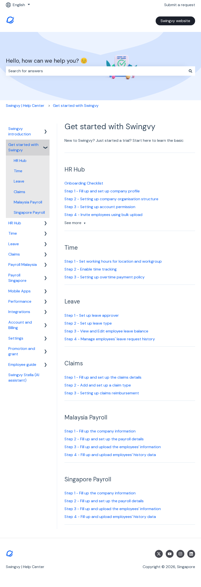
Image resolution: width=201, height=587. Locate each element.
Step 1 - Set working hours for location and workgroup (113, 261)
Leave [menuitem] (19, 181)
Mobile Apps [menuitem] (19, 291)
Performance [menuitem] (19, 301)
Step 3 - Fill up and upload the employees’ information (112, 446)
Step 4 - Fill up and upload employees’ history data (110, 454)
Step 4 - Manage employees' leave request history (109, 339)
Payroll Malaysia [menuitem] (22, 264)
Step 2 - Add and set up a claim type (97, 385)
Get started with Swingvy (76, 105)
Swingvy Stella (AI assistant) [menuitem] (23, 377)
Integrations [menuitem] (19, 311)
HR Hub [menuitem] (20, 160)
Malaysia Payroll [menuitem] (28, 202)
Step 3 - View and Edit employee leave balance (106, 331)
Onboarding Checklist (83, 183)
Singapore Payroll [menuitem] (29, 212)
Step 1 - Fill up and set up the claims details (102, 377)
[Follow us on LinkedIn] (191, 554)
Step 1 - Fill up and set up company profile (102, 191)
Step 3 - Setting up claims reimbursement (101, 393)
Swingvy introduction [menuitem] (19, 131)
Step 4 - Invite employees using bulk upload (103, 214)
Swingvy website (175, 20)
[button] (46, 129)
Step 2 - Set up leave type (88, 323)
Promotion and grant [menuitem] (21, 351)
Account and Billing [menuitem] (20, 325)
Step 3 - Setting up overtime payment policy (104, 277)
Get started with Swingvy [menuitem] (23, 147)
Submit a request (179, 4)
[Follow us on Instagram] (180, 554)
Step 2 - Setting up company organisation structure (111, 198)
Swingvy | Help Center (25, 105)
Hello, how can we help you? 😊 (47, 60)
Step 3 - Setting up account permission (99, 206)
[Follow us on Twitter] (159, 554)
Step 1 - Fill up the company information (100, 431)
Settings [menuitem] (15, 338)
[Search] (190, 71)
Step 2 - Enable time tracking (90, 269)
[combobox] (96, 71)
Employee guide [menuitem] (22, 364)
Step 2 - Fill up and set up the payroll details (104, 439)
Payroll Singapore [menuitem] (17, 277)
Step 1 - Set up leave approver (91, 315)
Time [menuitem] (18, 170)
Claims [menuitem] (19, 191)
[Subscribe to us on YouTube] (170, 554)
